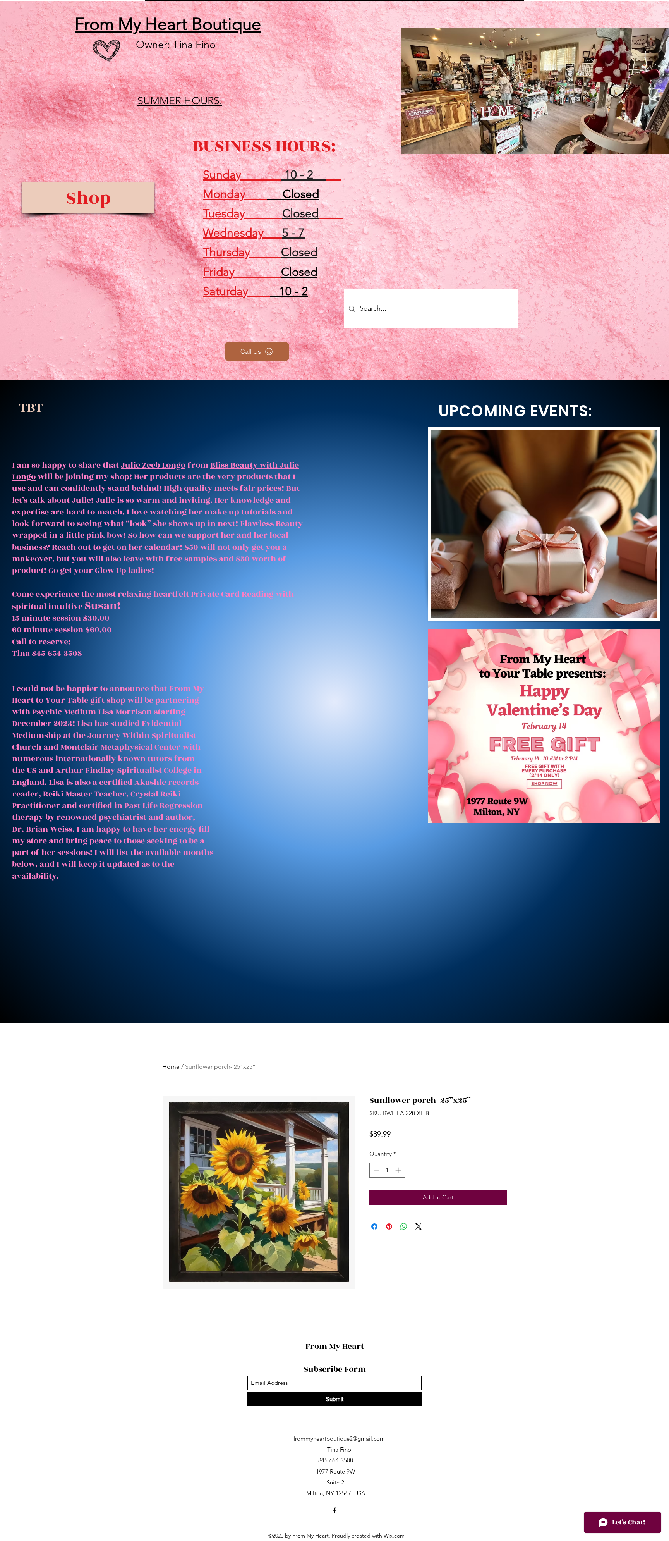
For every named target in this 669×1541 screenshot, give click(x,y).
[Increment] (399, 1170)
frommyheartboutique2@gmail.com (339, 1438)
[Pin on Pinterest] (389, 1226)
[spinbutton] (387, 1170)
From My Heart (335, 1346)
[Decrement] (376, 1170)
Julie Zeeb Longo (153, 465)
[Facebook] (334, 1510)
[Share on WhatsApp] (403, 1226)
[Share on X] (418, 1226)
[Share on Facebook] (374, 1226)
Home (171, 1066)
